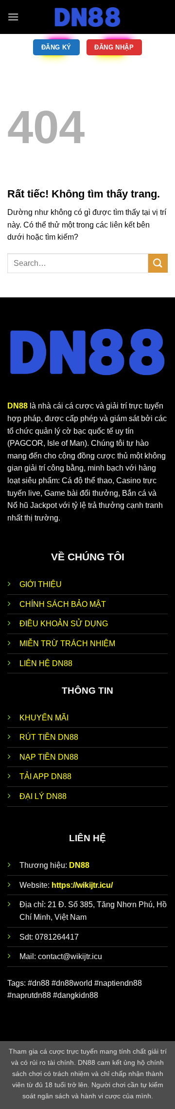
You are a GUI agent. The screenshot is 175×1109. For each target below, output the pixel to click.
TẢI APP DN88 (45, 776)
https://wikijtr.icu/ (82, 885)
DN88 (79, 865)
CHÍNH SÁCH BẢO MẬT (62, 604)
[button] (13, 17)
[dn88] (87, 17)
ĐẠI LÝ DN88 (43, 796)
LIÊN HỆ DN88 (45, 663)
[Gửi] (158, 263)
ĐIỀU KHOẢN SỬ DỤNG (63, 624)
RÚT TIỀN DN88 (48, 737)
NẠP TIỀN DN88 (48, 757)
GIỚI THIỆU (40, 584)
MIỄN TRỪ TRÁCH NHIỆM (67, 643)
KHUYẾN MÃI (44, 718)
